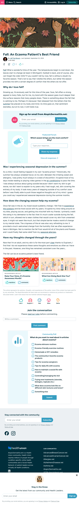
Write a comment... (12, 319)
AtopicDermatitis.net (52, 469)
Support (29, 301)
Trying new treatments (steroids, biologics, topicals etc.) (48, 381)
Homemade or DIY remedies (46, 352)
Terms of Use (55, 501)
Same (57, 301)
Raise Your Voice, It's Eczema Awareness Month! (17, 277)
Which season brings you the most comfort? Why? (49, 139)
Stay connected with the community (22, 415)
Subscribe (72, 2)
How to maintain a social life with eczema (48, 371)
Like (20, 301)
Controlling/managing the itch (47, 376)
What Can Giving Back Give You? (56, 276)
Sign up (72, 496)
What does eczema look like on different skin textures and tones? (49, 387)
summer (6, 104)
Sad (38, 301)
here (49, 294)
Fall (4, 70)
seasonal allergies (48, 232)
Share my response (49, 152)
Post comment (39, 325)
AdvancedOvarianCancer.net (55, 456)
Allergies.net (48, 459)
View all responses (48, 158)
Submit (49, 397)
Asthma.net (48, 466)
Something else (41, 392)
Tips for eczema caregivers (46, 362)
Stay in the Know (40, 487)
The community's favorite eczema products (49, 357)
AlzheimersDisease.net (53, 462)
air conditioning (53, 181)
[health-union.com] (17, 448)
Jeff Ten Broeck (15, 58)
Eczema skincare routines (45, 344)
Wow (47, 301)
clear (52, 243)
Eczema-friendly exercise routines (49, 348)
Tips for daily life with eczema (47, 366)
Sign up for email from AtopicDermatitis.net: (43, 114)
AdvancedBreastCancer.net (55, 453)
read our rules (34, 314)
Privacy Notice (43, 501)
